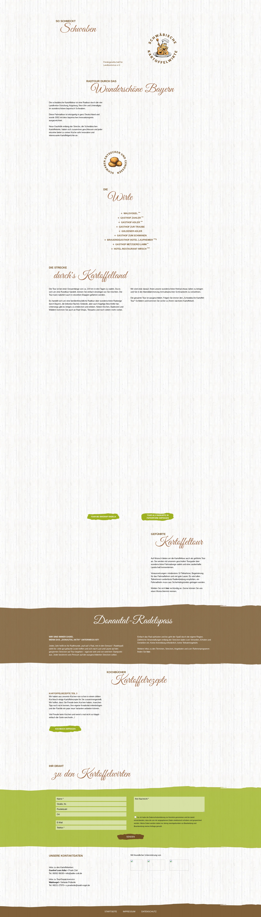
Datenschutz (148, 911)
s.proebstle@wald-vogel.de (78, 885)
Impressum (129, 911)
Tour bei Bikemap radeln (103, 517)
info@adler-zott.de (74, 873)
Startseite (111, 911)
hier (167, 588)
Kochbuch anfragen (65, 729)
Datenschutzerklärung (157, 817)
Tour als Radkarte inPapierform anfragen (158, 516)
